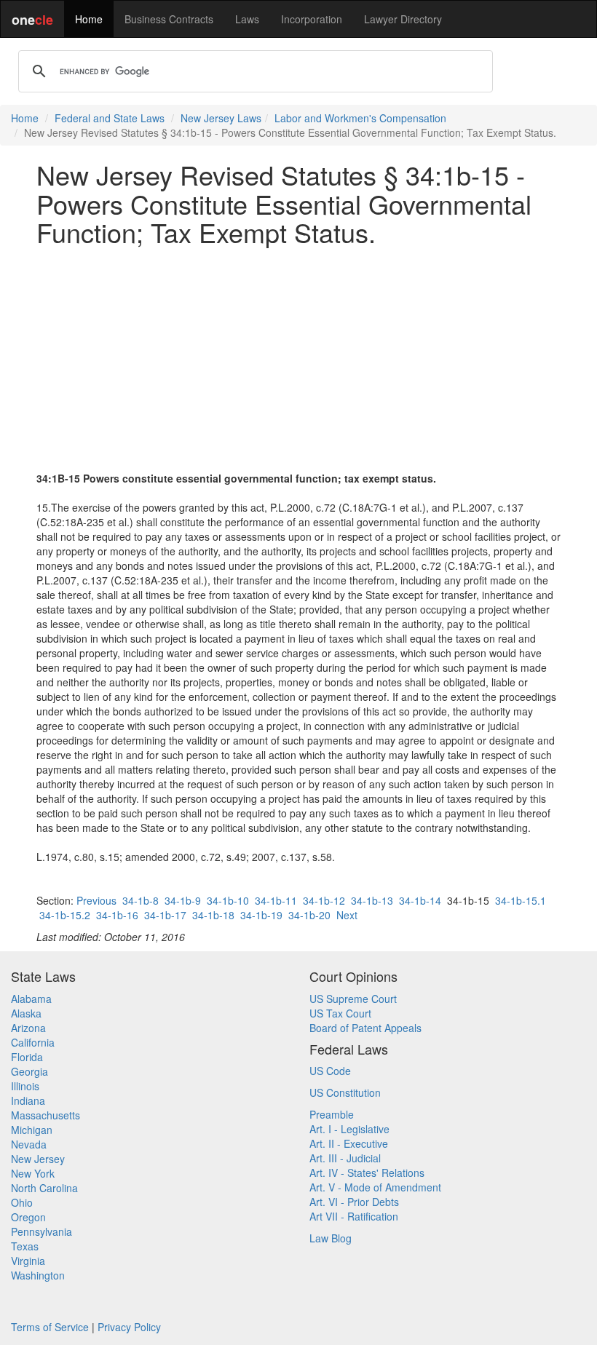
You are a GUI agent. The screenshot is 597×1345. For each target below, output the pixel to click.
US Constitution (345, 1092)
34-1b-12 (324, 900)
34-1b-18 (213, 915)
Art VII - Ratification (353, 1216)
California (33, 1042)
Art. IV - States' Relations (366, 1172)
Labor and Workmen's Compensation (360, 118)
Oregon (28, 1217)
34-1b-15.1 (520, 900)
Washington (38, 1275)
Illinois (25, 1086)
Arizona (28, 1027)
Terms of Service (50, 1327)
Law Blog (330, 1238)
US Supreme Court (353, 998)
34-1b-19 (261, 915)
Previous (96, 900)
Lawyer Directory (403, 19)
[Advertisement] (298, 359)
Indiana (28, 1100)
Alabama (31, 998)
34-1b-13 (372, 900)
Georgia (29, 1071)
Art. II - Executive (348, 1143)
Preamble (331, 1114)
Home (89, 19)
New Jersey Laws (221, 118)
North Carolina (44, 1188)
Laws (247, 19)
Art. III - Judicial (345, 1158)
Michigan (31, 1129)
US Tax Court (340, 1013)
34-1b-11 (276, 900)
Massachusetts (45, 1115)
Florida (27, 1057)
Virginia (28, 1260)
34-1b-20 (309, 915)
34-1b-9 (183, 900)
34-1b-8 (140, 900)
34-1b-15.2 (64, 915)
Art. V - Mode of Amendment (375, 1187)
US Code (330, 1070)
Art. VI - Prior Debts (354, 1201)
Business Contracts (168, 19)
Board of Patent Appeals (365, 1027)
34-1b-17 (165, 915)
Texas (25, 1246)
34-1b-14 (420, 900)
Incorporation (311, 19)
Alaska (26, 1013)
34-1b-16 (117, 915)
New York (33, 1173)
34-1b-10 (228, 900)
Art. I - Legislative (349, 1129)
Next (346, 915)
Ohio (22, 1202)
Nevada (29, 1144)
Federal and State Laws (110, 118)
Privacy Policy (129, 1327)
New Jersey (38, 1158)
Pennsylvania (41, 1231)
